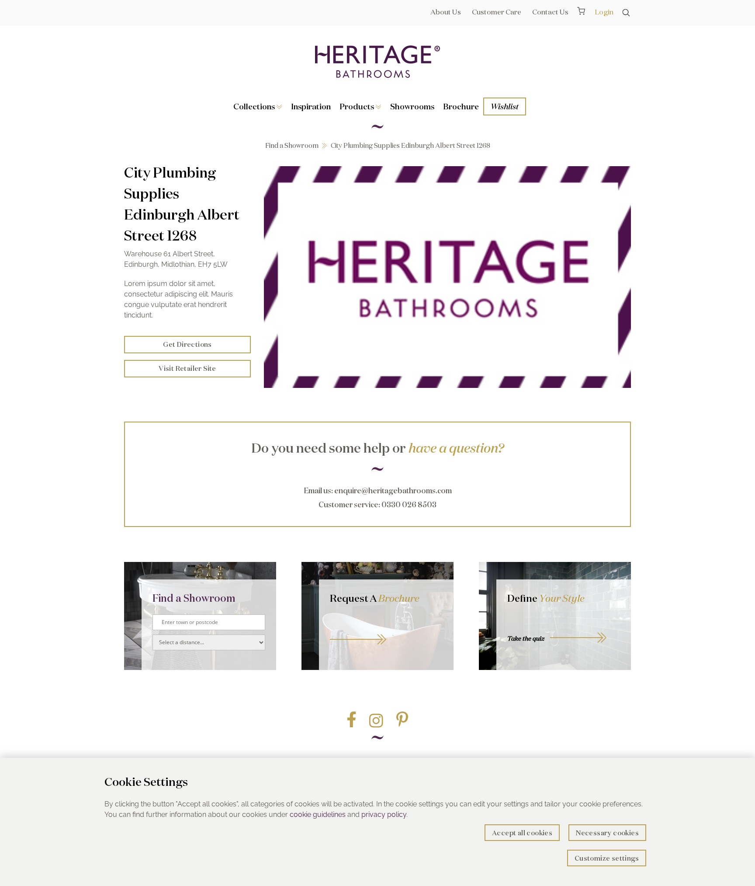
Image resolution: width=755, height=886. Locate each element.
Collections (255, 106)
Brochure (461, 106)
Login (604, 11)
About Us (445, 11)
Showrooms (412, 106)
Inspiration (311, 106)
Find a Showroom (292, 145)
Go (386, 629)
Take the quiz (525, 638)
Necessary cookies (607, 833)
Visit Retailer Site (187, 368)
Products (357, 106)
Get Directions (187, 344)
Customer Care (496, 11)
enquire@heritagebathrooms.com (393, 490)
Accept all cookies (522, 833)
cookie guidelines (318, 814)
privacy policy (383, 814)
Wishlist (505, 106)
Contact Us (550, 11)
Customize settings (607, 858)
